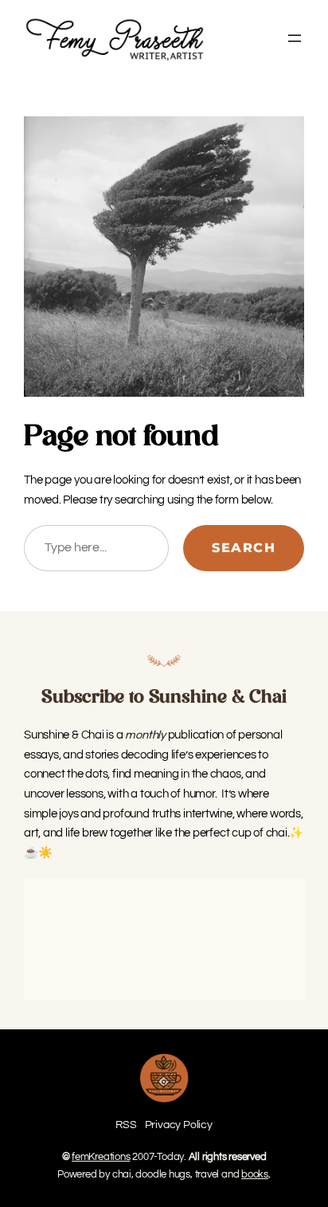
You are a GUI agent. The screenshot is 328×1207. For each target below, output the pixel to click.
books (254, 1174)
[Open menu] (294, 38)
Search (243, 547)
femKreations (101, 1156)
